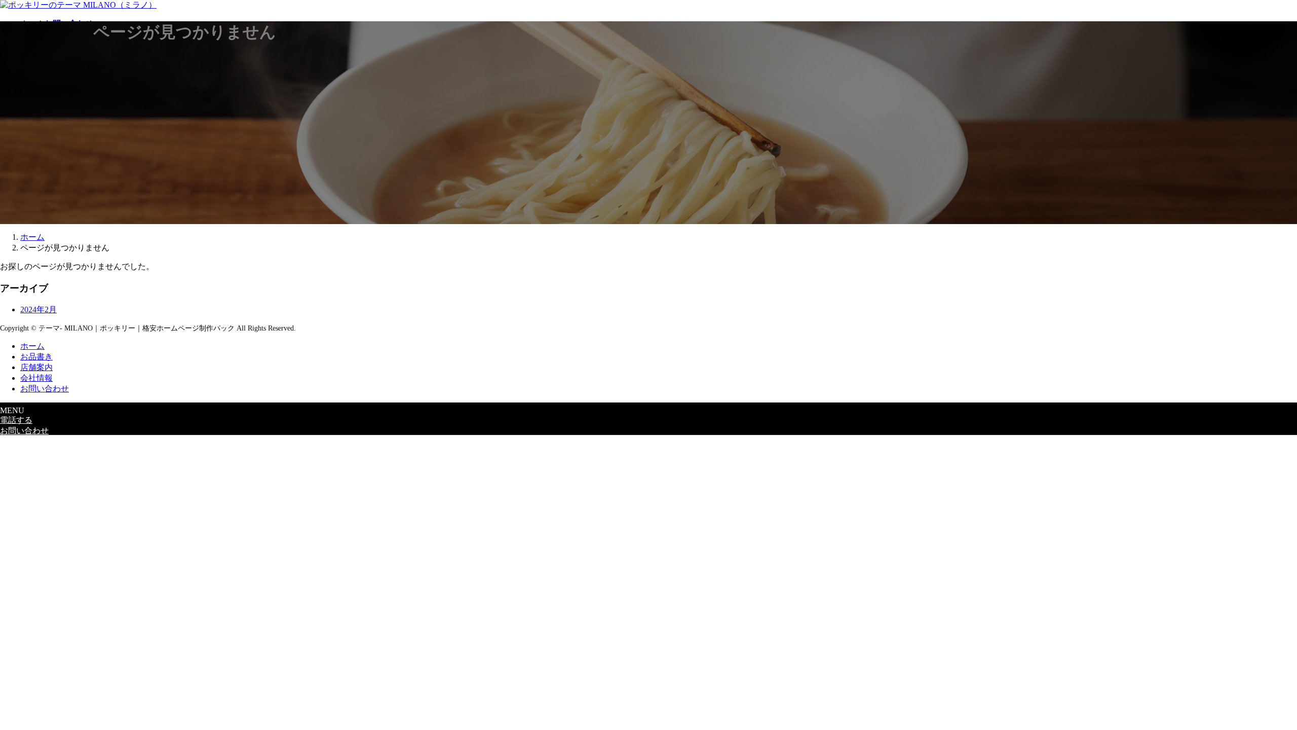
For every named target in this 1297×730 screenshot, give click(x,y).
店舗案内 (36, 367)
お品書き (36, 356)
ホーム (32, 346)
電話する (16, 420)
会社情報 (36, 378)
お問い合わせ (44, 388)
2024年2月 (38, 309)
